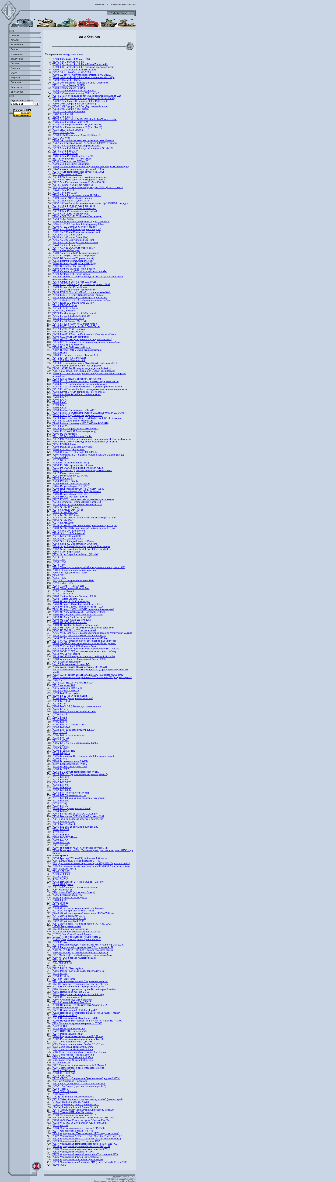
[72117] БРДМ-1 (60, 745)
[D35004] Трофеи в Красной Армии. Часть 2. (75, 1107)
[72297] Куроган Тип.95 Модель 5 (69, 897)
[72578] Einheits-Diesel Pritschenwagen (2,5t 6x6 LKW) (80, 297)
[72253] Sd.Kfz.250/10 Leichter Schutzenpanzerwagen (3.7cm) (83, 517)
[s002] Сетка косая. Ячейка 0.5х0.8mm (72, 1047)
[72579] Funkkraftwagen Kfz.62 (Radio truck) (74, 313)
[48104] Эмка (59, 1164)
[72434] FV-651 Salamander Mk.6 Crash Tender (76, 326)
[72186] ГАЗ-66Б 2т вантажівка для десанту (75, 826)
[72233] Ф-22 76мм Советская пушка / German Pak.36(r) (81, 1120)
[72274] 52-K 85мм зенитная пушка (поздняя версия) (79, 177)
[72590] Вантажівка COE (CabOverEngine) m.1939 (78, 816)
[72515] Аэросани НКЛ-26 (65, 690)
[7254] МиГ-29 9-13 (62, 963)
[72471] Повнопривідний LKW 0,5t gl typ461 (74, 1010)
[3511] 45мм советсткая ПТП (67, 174)
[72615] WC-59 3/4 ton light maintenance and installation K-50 (83, 656)
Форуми (15, 77)
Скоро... (15, 49)
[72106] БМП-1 (59, 722)
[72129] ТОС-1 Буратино (64, 1091)
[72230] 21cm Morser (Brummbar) (69, 111)
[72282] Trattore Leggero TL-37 (67, 599)
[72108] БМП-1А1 (61, 727)
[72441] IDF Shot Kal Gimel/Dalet (69, 358)
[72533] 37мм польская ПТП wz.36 (70, 161)
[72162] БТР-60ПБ (61, 790)
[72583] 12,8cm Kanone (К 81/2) (68, 88)
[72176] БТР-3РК (60, 777)
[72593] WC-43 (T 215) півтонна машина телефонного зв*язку (84, 651)
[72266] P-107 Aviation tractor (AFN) (70, 462)
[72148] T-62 (58, 575)
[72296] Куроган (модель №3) (67, 895)
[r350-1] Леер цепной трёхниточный (70, 929)
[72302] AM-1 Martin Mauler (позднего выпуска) (76, 229)
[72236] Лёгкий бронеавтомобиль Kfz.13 (73, 910)
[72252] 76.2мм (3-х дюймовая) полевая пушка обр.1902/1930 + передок (90, 203)
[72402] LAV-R (59, 407)
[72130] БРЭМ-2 (60, 769)
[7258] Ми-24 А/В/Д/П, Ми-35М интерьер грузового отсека (82, 950)
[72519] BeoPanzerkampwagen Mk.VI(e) (72, 261)
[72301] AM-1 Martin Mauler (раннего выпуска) (76, 232)
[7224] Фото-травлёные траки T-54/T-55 (72, 1130)
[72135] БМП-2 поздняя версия (68, 735)
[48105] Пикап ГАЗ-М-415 (65, 1007)
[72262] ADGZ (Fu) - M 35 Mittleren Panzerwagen (77, 216)
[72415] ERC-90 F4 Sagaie (65, 308)
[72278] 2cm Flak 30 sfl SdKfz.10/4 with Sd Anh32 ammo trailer (84, 119)
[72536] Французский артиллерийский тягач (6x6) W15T (81, 1149)
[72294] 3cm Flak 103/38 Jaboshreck (71, 164)
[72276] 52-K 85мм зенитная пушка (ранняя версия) (79, 179)
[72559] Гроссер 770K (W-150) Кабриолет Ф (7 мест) (79, 858)
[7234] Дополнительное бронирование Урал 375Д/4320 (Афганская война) (91, 863)
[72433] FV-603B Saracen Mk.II (68, 318)
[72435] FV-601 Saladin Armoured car (71, 316)
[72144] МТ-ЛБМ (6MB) (64, 978)
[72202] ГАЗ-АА (60, 840)
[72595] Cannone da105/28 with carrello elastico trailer (79, 271)
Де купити (16, 87)
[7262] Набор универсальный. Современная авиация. (80, 981)
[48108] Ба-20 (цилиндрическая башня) (72, 698)
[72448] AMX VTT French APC (67, 245)
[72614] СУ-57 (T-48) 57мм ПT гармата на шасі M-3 (78, 1083)
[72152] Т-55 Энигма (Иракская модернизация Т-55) (79, 1086)
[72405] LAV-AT (60, 399)
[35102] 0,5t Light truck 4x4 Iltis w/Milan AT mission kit (80, 64)
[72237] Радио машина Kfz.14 (67, 1033)
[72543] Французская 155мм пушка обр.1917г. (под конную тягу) (85, 1133)
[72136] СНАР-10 (61, 1062)
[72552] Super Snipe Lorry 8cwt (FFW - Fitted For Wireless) (82, 549)
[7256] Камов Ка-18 (62, 889)
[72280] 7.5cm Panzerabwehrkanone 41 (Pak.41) (76, 195)
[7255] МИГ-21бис (61, 960)
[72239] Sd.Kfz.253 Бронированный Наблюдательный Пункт (83, 528)
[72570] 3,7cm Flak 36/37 (65, 151)
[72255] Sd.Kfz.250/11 (63, 520)
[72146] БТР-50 (60, 779)
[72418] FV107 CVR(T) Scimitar (68, 331)
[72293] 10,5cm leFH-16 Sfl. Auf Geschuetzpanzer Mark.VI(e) (83, 77)
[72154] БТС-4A (60, 811)
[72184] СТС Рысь (61, 1075)
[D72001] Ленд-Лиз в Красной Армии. (71, 934)
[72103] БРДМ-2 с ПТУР (64, 751)
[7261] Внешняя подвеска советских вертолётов (77, 819)
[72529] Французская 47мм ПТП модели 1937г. (76, 1141)
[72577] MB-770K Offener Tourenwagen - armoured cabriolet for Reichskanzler (91, 439)
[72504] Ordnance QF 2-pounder (68, 449)
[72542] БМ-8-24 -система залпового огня (74, 711)
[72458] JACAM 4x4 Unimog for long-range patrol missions (81, 368)
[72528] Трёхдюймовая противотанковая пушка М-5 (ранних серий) (87, 1099)
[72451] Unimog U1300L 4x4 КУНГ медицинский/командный (83, 609)
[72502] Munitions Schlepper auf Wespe (72, 447)
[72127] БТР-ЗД (60, 806)
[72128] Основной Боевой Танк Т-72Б (71, 1002)
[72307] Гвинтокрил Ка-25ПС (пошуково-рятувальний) (80, 847)
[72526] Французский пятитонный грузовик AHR (77, 1157)
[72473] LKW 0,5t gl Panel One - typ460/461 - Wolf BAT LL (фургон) (86, 418)
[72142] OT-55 (59, 460)
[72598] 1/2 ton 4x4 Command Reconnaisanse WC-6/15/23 (81, 75)
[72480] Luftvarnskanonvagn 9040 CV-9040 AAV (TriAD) (80, 423)
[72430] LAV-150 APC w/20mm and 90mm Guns (76, 394)
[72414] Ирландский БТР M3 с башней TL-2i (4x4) (78, 882)
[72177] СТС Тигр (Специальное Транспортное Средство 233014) (86, 1078)
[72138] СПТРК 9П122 (63, 1070)
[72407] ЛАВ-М (60, 905)
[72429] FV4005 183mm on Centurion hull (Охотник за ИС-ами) (84, 334)
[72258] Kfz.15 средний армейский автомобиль (77, 378)
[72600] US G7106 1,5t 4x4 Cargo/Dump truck (75, 625)
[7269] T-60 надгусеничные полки (69, 572)
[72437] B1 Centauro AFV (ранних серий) (73, 258)
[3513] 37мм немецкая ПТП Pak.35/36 (72, 158)
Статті (14, 73)
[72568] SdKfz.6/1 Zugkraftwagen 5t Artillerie (74, 544)
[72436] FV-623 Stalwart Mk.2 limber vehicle (74, 323)
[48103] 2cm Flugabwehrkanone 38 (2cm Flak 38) (77, 127)
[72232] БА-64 (59, 703)
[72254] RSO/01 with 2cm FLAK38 (69, 496)
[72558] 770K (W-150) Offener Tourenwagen (74, 208)
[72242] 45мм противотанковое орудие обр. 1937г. (78, 169)
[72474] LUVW (59, 426)
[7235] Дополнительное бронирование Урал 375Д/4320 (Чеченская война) (91, 866)
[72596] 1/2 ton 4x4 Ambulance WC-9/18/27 (74, 69)
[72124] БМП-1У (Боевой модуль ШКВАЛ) (74, 730)
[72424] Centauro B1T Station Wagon (71, 274)
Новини (15, 35)
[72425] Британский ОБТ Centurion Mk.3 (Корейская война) (83, 756)
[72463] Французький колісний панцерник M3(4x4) (78, 1159)
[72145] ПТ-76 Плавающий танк (68, 1028)
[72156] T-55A (59, 562)
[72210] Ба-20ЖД (61, 701)
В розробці (17, 54)
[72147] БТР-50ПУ (61, 782)
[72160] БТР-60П (60, 785)
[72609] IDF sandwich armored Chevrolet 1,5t (75, 355)
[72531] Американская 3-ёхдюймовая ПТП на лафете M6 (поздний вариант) (92, 677)
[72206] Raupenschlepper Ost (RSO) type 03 (74, 494)
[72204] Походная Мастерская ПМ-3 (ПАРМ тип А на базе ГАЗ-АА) (87, 1020)
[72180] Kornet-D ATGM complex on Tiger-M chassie (79, 392)
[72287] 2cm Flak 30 (62, 114)
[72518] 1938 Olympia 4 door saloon (70, 109)
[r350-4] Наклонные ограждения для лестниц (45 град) (80, 984)
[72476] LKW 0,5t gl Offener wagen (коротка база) (77, 415)
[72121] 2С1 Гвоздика (63, 132)
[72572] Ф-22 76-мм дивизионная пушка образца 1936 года (83, 1117)
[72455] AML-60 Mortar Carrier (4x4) (70, 237)
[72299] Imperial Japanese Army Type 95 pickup (76, 365)
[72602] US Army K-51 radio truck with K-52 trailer (77, 614)
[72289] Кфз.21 (60, 900)
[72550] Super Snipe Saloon (66, 551)
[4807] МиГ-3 (58, 965)
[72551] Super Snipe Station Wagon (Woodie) (75, 554)
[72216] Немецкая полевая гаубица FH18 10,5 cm (78, 986)
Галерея (15, 68)
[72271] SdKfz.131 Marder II (66, 536)
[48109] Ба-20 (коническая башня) (70, 695)
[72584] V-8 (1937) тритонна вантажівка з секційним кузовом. (84, 643)
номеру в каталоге (73, 54)
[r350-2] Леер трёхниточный (66, 926)
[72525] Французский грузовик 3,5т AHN (73, 1151)
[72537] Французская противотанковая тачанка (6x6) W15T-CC (84, 1144)
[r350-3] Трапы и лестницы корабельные (73, 1096)
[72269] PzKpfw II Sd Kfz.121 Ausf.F (71, 483)
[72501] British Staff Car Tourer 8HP (70, 266)
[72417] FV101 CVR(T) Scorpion (68, 329)
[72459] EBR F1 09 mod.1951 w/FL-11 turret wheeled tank (81, 292)
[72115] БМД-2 (59, 716)
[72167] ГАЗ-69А (60, 834)
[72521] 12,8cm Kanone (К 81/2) (68, 85)
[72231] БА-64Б (60, 709)
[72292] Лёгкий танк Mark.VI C (68, 921)
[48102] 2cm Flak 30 (62, 116)
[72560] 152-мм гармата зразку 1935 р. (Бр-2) (75, 93)
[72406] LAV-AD (60, 397)
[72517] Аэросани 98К (63, 685)
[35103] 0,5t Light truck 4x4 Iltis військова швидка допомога (83, 67)
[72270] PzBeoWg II (62, 478)
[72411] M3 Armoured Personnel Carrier (72, 436)
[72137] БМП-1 (59, 719)
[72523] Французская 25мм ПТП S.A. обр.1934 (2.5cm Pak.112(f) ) (86, 1138)
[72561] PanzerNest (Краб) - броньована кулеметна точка (82, 470)
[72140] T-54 (58, 557)
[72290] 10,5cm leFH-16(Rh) (66, 80)
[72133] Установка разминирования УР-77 (74, 1115)
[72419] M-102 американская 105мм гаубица (75, 428)
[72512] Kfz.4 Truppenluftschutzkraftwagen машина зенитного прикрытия (89, 389)
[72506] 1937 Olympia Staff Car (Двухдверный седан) (79, 106)
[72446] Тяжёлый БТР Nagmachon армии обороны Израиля (83, 1109)
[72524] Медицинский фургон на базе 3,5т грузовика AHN (82, 947)
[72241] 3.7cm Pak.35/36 (65, 153)
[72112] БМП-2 (59, 732)
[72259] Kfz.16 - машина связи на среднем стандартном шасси (85, 381)
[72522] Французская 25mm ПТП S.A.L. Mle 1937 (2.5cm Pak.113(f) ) (87, 1136)
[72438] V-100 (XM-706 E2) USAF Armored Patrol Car (79, 635)
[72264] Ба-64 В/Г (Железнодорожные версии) (76, 706)
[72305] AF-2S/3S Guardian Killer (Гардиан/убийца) (78, 224)
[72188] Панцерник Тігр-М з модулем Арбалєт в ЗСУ (79, 1005)
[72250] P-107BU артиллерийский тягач (72, 465)
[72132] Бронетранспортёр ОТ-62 (69, 766)
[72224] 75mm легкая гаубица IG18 (70, 200)
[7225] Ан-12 (58, 680)
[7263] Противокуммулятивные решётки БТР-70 (77, 1023)
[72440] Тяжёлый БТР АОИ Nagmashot (72, 1112)
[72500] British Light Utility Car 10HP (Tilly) (74, 263)
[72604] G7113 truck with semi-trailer (70, 337)
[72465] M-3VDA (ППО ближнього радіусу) (74, 431)
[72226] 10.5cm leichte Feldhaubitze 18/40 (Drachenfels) (80, 82)
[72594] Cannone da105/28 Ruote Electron (73, 268)
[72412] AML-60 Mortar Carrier (67, 234)
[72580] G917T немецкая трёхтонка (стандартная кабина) (82, 339)
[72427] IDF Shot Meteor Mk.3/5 (68, 360)
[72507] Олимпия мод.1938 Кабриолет (72, 999)
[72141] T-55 (58, 559)
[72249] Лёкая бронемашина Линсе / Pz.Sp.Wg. (77, 931)
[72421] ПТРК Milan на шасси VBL (70, 1031)
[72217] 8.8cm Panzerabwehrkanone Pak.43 (74, 211)
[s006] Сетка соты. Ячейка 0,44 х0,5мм (72, 1060)
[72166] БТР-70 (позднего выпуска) (70, 792)
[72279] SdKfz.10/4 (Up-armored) (68, 530)
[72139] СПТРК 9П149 (63, 1073)
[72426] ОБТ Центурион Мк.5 (67, 997)
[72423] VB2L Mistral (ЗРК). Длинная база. (74, 646)
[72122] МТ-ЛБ (59, 973)
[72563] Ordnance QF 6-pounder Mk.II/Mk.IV (74, 452)
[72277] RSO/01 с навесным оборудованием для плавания (83, 499)
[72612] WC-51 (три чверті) (66, 654)
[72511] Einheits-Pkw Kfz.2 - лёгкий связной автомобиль (81, 300)
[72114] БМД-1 (59, 714)
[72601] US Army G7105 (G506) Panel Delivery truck (78, 612)
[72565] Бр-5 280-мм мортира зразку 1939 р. (75, 743)
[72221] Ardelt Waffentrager (66, 250)
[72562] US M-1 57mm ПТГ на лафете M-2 (74, 630)
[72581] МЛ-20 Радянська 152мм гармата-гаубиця (78, 971)
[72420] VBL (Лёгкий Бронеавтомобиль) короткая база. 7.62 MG (85, 648)
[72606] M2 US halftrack (64, 433)
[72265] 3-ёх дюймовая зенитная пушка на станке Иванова (83, 140)
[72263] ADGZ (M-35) (63, 219)
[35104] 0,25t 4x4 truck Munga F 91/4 (71, 59)
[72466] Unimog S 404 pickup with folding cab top (77, 604)
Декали (15, 63)
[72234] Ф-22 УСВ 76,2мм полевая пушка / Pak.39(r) (79, 1123)
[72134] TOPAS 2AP (62, 593)
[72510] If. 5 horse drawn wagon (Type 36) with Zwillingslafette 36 (85, 363)
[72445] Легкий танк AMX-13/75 (68, 916)
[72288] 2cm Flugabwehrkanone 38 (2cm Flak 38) (77, 124)
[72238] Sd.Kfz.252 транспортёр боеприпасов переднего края (84, 525)
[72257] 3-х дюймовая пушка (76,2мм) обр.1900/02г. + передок (84, 143)
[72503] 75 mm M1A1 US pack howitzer (72, 198)
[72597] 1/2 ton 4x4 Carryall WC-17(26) (71, 72)
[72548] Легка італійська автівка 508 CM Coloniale (78, 908)
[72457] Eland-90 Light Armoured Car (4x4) (73, 302)
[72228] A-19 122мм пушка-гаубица (70, 213)
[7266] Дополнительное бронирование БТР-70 (76, 861)
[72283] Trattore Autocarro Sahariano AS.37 (74, 596)
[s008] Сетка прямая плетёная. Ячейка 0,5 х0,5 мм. (79, 1052)
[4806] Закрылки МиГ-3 (64, 868)
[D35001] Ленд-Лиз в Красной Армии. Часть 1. (76, 937)
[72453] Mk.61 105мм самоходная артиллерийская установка (84, 441)
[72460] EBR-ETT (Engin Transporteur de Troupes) (77, 295)
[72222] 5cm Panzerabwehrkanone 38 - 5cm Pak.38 (78, 182)
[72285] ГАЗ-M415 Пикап (65, 837)
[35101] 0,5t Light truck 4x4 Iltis (68, 61)
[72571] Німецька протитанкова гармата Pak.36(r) (78, 994)
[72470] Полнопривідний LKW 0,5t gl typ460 (74, 1018)
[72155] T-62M (59, 578)
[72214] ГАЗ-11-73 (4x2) (64, 821)
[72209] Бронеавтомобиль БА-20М (70, 761)
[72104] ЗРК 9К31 (61, 871)
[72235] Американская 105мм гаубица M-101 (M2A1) (79, 667)
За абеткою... (18, 44)
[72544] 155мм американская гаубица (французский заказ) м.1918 (86, 95)
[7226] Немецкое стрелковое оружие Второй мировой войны (83, 989)
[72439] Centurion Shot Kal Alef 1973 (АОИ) (74, 282)
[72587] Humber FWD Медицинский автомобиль (77, 350)
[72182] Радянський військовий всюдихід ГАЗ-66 (77, 1039)
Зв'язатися (17, 91)
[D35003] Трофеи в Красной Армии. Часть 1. (75, 1104)
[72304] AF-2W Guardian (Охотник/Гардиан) (74, 227)
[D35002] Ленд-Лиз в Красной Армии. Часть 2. (76, 939)
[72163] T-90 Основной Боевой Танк (70, 588)
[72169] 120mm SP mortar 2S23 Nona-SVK (74, 90)
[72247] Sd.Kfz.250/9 (63, 523)
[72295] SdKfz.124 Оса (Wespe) (68, 533)
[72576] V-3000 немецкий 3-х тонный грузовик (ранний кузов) (84, 640)
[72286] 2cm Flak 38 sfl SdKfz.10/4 (70, 122)
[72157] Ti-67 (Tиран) (63, 591)
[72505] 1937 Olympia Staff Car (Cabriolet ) (74, 103)
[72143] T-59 (58, 564)
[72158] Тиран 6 (60, 1089)
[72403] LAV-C (59, 402)
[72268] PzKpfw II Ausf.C (65, 481)
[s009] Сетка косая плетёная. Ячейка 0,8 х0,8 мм (78, 1044)
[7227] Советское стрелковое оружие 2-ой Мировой (79, 1065)
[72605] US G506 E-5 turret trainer (69, 622)
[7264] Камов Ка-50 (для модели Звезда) (73, 892)
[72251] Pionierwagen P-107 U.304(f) (70, 475)
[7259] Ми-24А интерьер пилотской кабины (74, 957)
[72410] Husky (59, 352)
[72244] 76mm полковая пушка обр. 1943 (73, 206)
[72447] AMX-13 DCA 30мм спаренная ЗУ (73, 247)
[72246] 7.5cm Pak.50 (63, 190)
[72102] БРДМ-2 (60, 748)
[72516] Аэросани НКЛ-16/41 (67, 688)
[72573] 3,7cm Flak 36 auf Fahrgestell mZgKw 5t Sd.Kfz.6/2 (82, 148)
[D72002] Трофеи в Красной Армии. (70, 1102)
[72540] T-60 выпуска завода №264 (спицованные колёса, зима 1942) (88, 567)
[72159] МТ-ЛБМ (60, 976)
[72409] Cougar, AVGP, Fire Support (70, 287)
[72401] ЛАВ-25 (60, 902)
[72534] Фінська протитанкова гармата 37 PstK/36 (78, 1128)
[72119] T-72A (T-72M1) (63, 583)
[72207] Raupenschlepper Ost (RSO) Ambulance (76, 491)
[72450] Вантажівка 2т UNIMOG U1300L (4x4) (75, 813)
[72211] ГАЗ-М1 (60, 845)
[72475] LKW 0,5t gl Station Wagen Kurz (72, 420)
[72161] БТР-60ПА (61, 787)
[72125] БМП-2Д (60, 737)
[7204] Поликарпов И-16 (64, 1015)
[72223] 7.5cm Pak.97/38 (65, 192)
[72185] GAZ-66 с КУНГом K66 (68, 344)
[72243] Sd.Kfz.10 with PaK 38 (67, 509)
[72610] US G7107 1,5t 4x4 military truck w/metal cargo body (83, 627)
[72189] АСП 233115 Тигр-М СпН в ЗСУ (72, 682)
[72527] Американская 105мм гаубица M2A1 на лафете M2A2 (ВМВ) (88, 675)
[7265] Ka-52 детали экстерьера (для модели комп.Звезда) (83, 371)
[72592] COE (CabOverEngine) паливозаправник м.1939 (81, 284)
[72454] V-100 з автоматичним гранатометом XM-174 (79, 638)
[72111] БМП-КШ (60, 740)
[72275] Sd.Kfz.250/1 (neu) (65, 515)
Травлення (17, 58)
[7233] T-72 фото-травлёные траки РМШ (73, 580)
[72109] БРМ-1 (59, 758)
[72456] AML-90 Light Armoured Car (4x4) (73, 240)
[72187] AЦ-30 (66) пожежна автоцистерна (74, 255)
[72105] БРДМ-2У (61, 753)
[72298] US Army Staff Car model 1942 (72, 617)
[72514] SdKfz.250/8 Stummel (67, 538)
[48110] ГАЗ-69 (59, 832)
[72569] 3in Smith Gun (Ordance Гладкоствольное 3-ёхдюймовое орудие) (90, 166)
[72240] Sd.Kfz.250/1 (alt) (65, 512)
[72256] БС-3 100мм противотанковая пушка (75, 771)
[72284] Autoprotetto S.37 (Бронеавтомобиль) (75, 253)
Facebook (16, 82)
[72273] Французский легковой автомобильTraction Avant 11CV (85, 1154)
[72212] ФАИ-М (60, 1125)
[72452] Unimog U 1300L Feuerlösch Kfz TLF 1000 (77, 606)
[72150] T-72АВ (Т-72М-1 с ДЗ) (68, 585)
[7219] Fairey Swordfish (64, 310)
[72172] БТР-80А (60, 800)
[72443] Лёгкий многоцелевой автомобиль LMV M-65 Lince (83, 913)
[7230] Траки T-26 (61, 1094)
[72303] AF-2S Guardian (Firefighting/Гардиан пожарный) (81, 221)
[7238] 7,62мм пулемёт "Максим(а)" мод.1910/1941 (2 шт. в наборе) (87, 187)
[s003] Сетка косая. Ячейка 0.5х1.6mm (72, 1049)
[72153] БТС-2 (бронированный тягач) (71, 808)
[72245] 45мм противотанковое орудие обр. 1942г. (78, 171)
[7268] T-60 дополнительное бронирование (74, 570)
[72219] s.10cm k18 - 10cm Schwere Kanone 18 (76, 502)
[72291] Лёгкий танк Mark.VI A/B (69, 918)
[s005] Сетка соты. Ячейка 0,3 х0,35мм (72, 1057)
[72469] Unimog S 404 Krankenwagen (71, 601)
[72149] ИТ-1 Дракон (62, 884)
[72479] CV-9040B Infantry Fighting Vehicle (74, 289)
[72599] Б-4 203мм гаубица (66, 693)
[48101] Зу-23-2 (60, 879)
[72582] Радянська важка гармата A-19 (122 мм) (77, 1036)
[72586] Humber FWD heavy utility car (71, 347)
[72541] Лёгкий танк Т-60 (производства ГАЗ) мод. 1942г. (82, 923)
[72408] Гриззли (60, 855)
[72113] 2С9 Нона (61, 137)
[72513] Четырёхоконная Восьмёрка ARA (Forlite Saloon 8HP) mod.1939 (89, 1162)
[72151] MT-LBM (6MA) (64, 444)
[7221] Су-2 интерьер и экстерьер (69, 1081)
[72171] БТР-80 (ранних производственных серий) (78, 798)
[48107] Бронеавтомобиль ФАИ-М (70, 764)
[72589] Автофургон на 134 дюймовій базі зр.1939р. (79, 659)
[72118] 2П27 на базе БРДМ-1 (67, 130)
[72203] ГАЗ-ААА (61, 842)
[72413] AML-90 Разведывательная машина (75, 242)
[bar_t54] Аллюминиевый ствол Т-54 (71, 664)
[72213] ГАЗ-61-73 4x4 (63, 824)
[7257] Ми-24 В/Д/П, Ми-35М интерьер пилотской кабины (82, 955)
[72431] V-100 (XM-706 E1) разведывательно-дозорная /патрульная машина (92, 633)
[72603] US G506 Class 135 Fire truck (71, 620)
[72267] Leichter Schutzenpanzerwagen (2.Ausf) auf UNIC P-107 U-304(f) (89, 413)
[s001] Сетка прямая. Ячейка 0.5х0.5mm (73, 1054)
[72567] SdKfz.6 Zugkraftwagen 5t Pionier (73, 541)
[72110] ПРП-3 (59, 1026)
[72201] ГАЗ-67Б (60, 829)
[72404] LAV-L (59, 405)
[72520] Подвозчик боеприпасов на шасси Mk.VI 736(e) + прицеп (86, 1013)
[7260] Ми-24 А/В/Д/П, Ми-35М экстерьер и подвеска (80, 952)
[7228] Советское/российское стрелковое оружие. (78, 1068)
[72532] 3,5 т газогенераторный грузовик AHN (76, 145)
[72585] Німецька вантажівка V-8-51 (70, 992)
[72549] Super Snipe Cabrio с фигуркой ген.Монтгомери (81, 546)
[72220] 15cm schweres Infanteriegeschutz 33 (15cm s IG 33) (83, 98)
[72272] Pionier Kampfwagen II (67, 473)
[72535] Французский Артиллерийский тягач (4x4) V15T (81, 1146)
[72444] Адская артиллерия (66, 661)
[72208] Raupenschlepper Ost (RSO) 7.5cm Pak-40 (78, 489)
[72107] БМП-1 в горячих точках (69, 724)
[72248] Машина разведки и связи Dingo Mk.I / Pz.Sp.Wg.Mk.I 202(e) (88, 944)
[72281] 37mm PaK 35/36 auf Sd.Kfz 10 (72, 156)
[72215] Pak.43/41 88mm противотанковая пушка (77, 468)
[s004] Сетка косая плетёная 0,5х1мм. (72, 1041)
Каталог (15, 40)
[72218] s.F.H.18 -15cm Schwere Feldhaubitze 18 (77, 504)
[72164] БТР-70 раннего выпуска (69, 795)
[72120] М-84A (59, 942)
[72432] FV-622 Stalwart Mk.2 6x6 (69, 321)
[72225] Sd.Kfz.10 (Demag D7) (67, 507)
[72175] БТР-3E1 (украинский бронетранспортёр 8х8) (80, 774)
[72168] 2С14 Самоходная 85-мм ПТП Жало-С (76, 135)
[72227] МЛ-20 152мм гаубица (67, 968)
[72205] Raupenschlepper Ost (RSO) (70, 486)
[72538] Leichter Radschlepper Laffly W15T (74, 410)
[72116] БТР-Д (59, 803)
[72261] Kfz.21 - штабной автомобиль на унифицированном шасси (87, 386)
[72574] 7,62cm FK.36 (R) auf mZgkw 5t (72, 185)
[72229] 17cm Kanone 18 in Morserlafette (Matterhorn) (79, 101)
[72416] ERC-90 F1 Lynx (64, 305)
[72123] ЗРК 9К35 (61, 874)
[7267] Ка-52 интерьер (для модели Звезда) (75, 887)
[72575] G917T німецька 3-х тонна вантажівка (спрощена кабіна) (86, 342)
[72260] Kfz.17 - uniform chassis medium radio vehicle (79, 384)
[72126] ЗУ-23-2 (60, 876)
